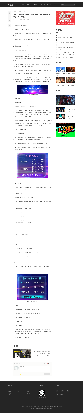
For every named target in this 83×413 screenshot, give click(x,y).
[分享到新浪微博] (57, 391)
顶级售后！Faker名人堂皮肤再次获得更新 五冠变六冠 (70, 85)
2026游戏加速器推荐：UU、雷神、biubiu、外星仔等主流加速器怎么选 (70, 57)
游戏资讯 (29, 4)
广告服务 (34, 406)
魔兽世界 (18, 391)
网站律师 (46, 406)
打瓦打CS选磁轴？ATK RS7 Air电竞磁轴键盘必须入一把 (44, 355)
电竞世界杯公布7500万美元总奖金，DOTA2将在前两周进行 (45, 349)
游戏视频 (40, 4)
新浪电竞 (14, 11)
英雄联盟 (46, 4)
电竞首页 (23, 4)
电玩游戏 (9, 391)
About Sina (27, 406)
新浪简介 (22, 406)
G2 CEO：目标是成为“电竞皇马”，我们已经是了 (43, 353)
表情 (21, 374)
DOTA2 (51, 4)
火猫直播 (28, 393)
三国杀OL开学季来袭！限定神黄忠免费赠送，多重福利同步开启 (69, 37)
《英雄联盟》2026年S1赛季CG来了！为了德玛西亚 (60, 85)
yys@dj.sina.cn (61, 394)
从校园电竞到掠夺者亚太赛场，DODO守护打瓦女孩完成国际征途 (46, 358)
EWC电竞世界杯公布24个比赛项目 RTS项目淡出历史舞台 (44, 351)
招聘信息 (42, 406)
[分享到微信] (62, 391)
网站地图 (31, 406)
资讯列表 (19, 11)
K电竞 (28, 391)
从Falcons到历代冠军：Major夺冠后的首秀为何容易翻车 (70, 109)
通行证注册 (56, 406)
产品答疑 (60, 406)
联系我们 (38, 406)
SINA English (51, 406)
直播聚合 (35, 4)
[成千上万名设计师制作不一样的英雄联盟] (65, 104)
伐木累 (9, 394)
